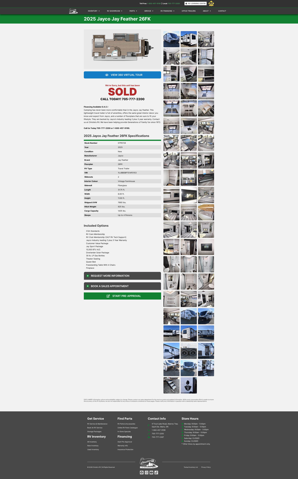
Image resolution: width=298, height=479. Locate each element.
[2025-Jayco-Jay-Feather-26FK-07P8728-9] (206, 74)
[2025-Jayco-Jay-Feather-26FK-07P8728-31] (171, 212)
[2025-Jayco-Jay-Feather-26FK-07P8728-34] (171, 230)
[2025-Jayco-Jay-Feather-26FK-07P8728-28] (171, 195)
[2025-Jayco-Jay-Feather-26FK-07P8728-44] (189, 282)
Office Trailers (189, 11)
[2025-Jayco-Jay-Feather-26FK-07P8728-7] (171, 74)
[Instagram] (146, 472)
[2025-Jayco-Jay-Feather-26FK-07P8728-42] (206, 264)
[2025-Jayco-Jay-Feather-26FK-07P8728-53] (189, 333)
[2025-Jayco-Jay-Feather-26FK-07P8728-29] (189, 195)
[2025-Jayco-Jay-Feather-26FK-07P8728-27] (206, 178)
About (206, 11)
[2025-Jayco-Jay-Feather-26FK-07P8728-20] (189, 143)
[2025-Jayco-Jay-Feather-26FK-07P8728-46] (171, 299)
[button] (122, 276)
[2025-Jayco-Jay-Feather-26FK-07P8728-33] (206, 212)
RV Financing (166, 11)
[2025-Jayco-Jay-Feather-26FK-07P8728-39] (206, 247)
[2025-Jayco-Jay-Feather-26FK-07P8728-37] (171, 247)
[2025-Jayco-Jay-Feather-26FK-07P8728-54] (206, 333)
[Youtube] (151, 472)
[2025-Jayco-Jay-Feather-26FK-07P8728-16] (171, 126)
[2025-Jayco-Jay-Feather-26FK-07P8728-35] (189, 230)
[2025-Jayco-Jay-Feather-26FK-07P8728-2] (189, 39)
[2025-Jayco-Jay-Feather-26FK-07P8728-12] (206, 91)
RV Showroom (113, 11)
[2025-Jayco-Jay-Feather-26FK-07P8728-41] (189, 264)
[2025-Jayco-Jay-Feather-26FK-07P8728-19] (171, 143)
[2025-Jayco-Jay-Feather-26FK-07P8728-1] (171, 39)
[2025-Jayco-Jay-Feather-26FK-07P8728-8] (189, 74)
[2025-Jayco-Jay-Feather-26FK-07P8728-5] (189, 56)
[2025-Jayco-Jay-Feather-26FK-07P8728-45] (206, 282)
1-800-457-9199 (154, 3)
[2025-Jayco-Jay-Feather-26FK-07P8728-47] (189, 299)
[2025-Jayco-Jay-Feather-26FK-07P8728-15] (206, 108)
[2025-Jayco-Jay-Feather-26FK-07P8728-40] (171, 264)
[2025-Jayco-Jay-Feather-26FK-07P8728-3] (206, 39)
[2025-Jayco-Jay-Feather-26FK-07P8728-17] (189, 126)
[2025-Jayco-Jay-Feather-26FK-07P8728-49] (171, 316)
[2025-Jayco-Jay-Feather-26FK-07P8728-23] (189, 160)
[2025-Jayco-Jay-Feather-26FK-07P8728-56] (189, 351)
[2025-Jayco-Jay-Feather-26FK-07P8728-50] (189, 316)
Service (147, 11)
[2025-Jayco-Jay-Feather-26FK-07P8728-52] (171, 333)
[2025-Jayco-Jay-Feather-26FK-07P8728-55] (171, 351)
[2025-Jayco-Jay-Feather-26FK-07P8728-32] (189, 212)
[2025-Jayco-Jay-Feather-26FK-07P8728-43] (171, 282)
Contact (222, 11)
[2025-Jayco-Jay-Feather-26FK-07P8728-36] (206, 230)
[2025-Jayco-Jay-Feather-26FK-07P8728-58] (171, 368)
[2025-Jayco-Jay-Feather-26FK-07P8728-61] (171, 385)
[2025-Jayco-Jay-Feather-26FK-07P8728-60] (206, 368)
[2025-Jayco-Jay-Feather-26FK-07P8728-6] (206, 56)
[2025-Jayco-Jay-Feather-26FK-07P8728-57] (206, 351)
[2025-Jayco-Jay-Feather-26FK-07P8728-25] (171, 178)
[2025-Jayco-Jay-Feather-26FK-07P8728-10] (171, 91)
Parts (132, 11)
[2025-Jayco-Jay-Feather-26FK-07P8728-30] (206, 195)
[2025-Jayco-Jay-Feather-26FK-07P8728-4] (171, 56)
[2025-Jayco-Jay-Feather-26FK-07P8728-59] (189, 368)
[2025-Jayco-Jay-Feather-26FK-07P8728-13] (171, 108)
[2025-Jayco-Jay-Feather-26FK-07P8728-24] (206, 160)
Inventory (92, 11)
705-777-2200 (174, 3)
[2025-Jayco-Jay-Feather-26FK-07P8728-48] (206, 299)
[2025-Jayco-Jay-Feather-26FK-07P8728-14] (189, 108)
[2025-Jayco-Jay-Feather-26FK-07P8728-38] (189, 247)
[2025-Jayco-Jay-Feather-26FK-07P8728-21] (206, 143)
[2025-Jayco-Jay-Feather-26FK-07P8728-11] (189, 91)
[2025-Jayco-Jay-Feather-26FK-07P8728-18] (206, 126)
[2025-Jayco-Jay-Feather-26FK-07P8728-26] (189, 178)
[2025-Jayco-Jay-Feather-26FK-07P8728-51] (206, 316)
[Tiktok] (156, 472)
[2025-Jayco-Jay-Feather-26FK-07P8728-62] (189, 385)
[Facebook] (142, 472)
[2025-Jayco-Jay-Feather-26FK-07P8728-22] (171, 160)
